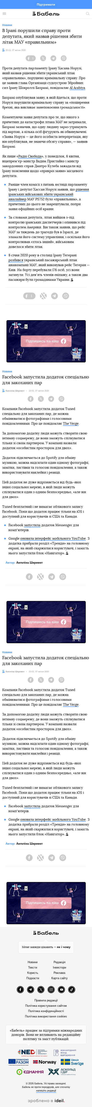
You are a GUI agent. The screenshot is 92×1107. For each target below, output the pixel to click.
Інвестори (59, 967)
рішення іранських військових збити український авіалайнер (48, 194)
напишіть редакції (46, 1090)
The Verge (71, 423)
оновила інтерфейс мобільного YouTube (53, 538)
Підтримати (46, 4)
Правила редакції (46, 1000)
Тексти (32, 967)
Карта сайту (59, 978)
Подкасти (32, 978)
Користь (32, 972)
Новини (33, 962)
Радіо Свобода (30, 156)
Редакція (59, 962)
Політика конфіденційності (46, 1011)
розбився (15, 260)
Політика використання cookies (46, 1016)
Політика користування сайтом (46, 1005)
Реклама (59, 972)
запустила (32, 525)
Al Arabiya (77, 88)
